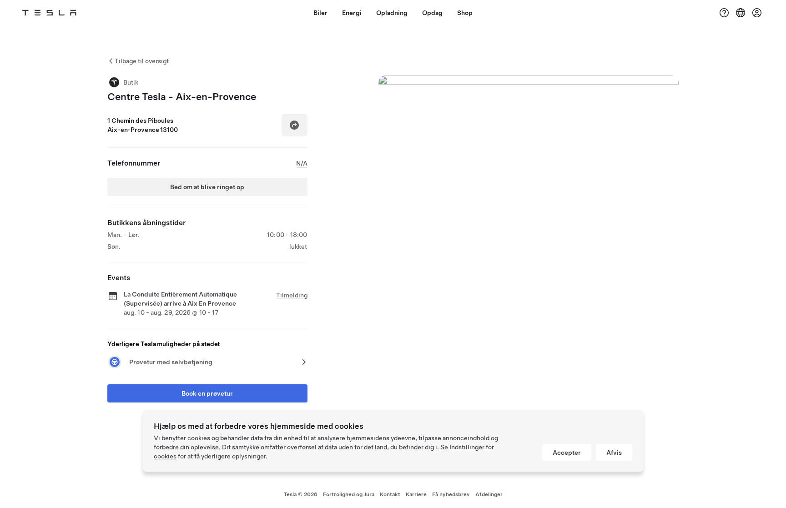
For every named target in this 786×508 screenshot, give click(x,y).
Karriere (416, 494)
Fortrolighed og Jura (348, 494)
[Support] (724, 12)
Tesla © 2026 (300, 494)
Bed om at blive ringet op (207, 187)
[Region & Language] (740, 12)
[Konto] (757, 12)
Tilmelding (291, 295)
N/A (301, 163)
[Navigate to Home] (49, 12)
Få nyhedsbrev (451, 494)
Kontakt (390, 494)
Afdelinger (489, 494)
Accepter (567, 452)
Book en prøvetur (207, 393)
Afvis (614, 452)
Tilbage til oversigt (142, 61)
